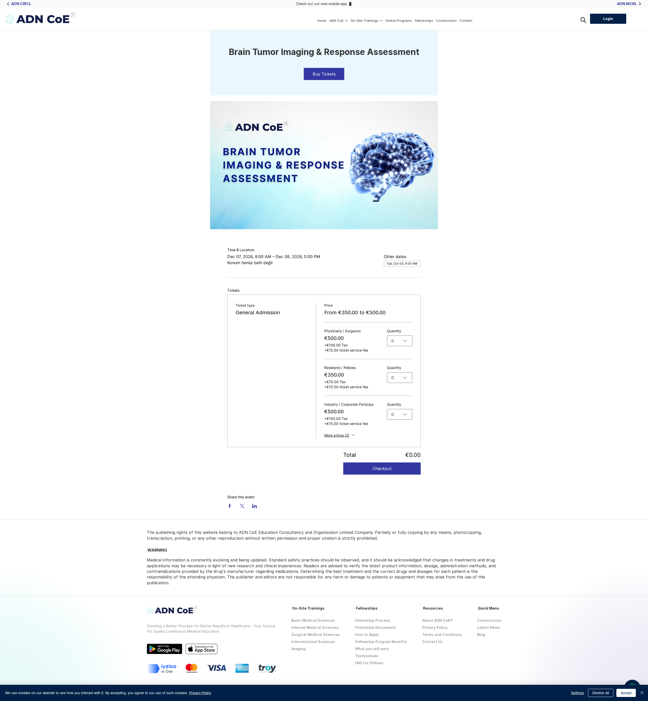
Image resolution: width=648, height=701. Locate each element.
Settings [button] (577, 693)
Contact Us (432, 641)
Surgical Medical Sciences (315, 634)
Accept (626, 693)
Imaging (298, 649)
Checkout (382, 468)
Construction (489, 620)
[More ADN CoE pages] (346, 20)
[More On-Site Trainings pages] (381, 20)
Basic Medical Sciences (313, 620)
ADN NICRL (627, 4)
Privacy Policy (435, 627)
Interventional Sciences (313, 641)
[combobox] (399, 341)
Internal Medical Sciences (315, 627)
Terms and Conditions (442, 634)
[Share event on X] (242, 506)
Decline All (600, 693)
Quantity (394, 331)
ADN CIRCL (21, 4)
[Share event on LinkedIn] (254, 506)
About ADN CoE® (437, 620)
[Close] (642, 693)
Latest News (488, 627)
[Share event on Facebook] (229, 506)
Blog (481, 634)
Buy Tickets (324, 73)
